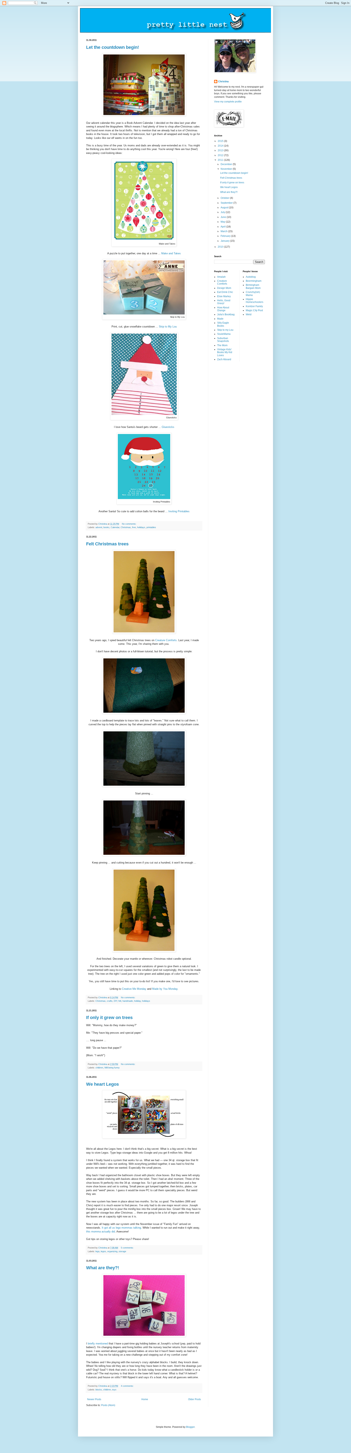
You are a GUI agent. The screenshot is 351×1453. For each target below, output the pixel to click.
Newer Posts (94, 1399)
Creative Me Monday (134, 988)
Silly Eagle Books (223, 324)
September (227, 202)
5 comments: (127, 1247)
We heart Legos (102, 1084)
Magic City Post (254, 310)
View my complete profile (228, 101)
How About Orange (223, 309)
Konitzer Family (254, 306)
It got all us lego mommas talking (121, 1227)
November (227, 168)
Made (220, 318)
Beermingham (253, 281)
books (106, 527)
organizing (112, 1251)
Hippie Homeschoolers (254, 300)
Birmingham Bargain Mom (253, 286)
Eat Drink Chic (225, 292)
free (134, 527)
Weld (248, 314)
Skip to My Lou (168, 326)
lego (97, 1251)
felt (119, 1001)
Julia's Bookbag (226, 314)
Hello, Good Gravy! (223, 302)
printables (151, 527)
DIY (115, 1001)
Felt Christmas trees (107, 543)
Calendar (115, 527)
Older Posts (194, 1399)
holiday (137, 1001)
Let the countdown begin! (112, 47)
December (227, 164)
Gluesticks (168, 427)
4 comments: (127, 1386)
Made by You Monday (165, 988)
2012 (221, 155)
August (225, 207)
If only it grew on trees (109, 1017)
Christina (223, 81)
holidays (141, 527)
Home (144, 1399)
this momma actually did (100, 1231)
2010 (221, 246)
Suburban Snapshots (223, 340)
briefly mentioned (98, 1343)
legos (103, 1251)
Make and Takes (171, 253)
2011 (221, 160)
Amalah (221, 276)
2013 (221, 150)
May (223, 221)
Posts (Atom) (108, 1405)
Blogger (190, 1427)
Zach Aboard (224, 359)
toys (114, 1389)
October (225, 198)
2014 (221, 145)
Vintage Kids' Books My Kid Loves (224, 352)
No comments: (129, 524)
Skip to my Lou (225, 329)
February (226, 236)
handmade (127, 1001)
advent (98, 527)
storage (122, 1251)
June (224, 217)
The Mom (222, 345)
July (223, 212)
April (223, 226)
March (224, 231)
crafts (110, 1001)
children (99, 1067)
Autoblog (251, 276)
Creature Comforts (166, 640)
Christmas (126, 527)
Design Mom (224, 288)
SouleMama (224, 334)
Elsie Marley (224, 296)
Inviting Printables (179, 511)
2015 (221, 141)
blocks (98, 1389)
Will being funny (112, 1067)
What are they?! (102, 1267)
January (225, 240)
